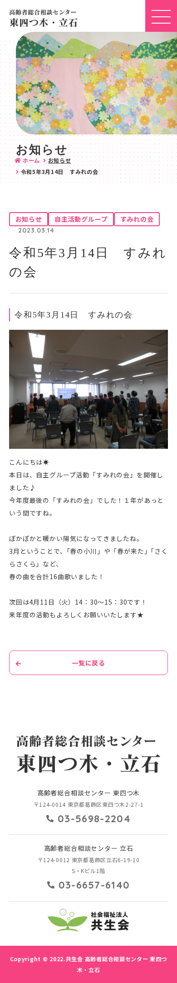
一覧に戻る (88, 662)
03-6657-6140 (94, 885)
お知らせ (59, 160)
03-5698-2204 (94, 818)
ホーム (31, 160)
